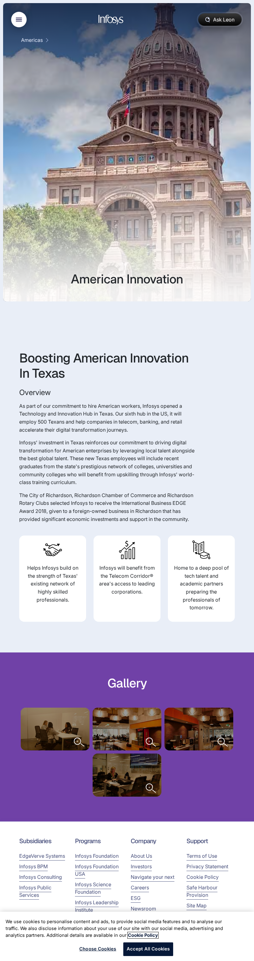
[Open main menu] (19, 19)
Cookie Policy (202, 877)
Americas (32, 40)
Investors (141, 866)
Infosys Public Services (35, 891)
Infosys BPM (33, 866)
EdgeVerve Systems (42, 856)
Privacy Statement (207, 866)
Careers (140, 887)
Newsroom (143, 908)
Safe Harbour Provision (201, 891)
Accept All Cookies (148, 949)
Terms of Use (201, 856)
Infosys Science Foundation (93, 888)
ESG (136, 898)
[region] (127, 936)
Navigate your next (152, 877)
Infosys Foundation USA (97, 870)
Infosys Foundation (97, 856)
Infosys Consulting (40, 877)
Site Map (196, 905)
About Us (141, 856)
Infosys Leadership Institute (97, 906)
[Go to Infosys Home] (112, 19)
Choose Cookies (97, 949)
